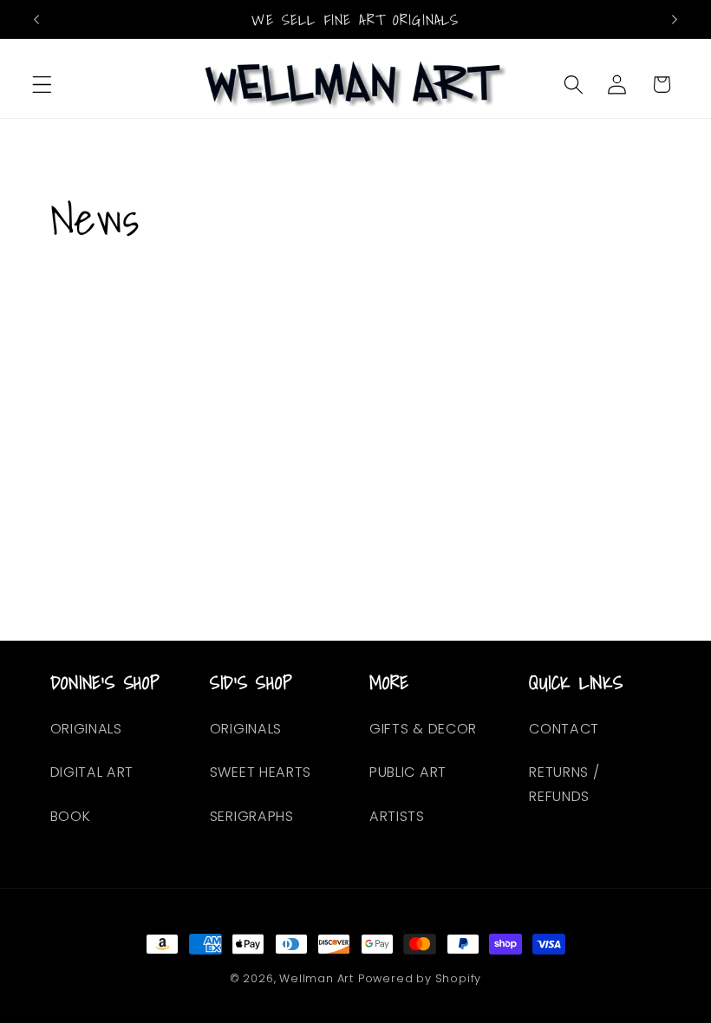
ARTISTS (397, 816)
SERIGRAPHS (252, 816)
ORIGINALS (86, 729)
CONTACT (564, 729)
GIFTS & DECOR (423, 729)
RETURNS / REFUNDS (564, 783)
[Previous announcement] (36, 19)
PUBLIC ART (408, 772)
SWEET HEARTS (260, 772)
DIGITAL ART (92, 772)
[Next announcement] (675, 19)
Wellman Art (316, 978)
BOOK (70, 816)
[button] (42, 84)
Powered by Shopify (420, 978)
